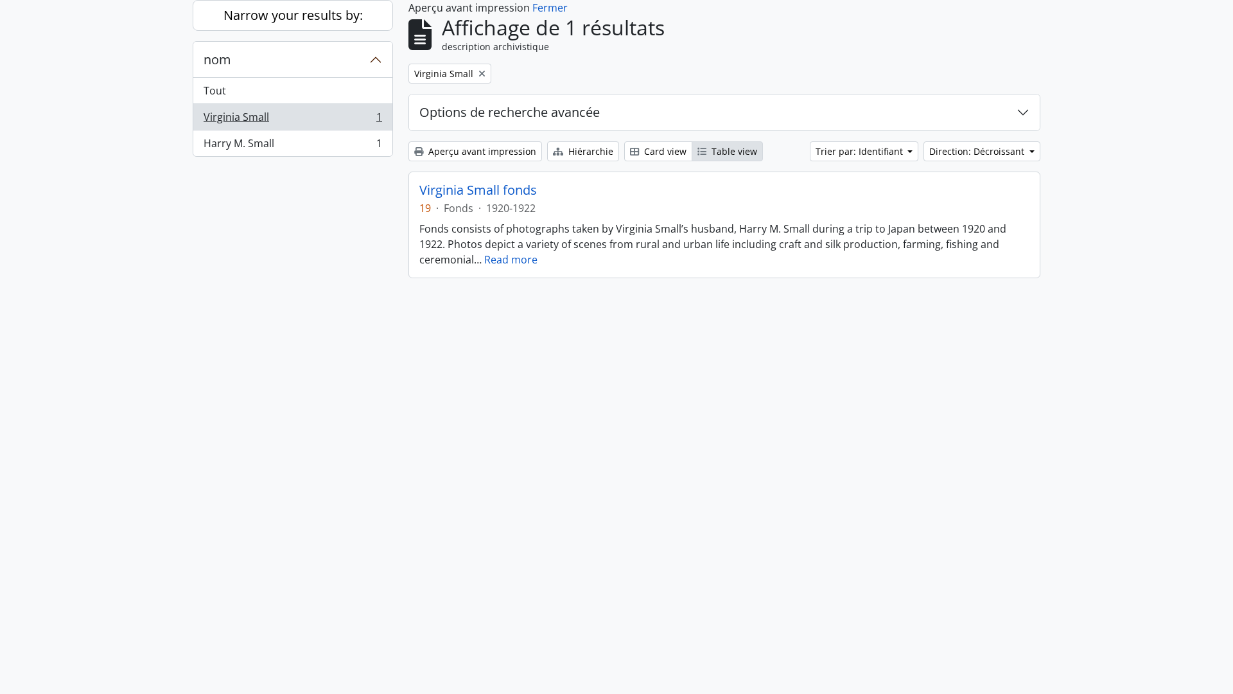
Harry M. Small (292, 146)
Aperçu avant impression (481, 151)
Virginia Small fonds (478, 190)
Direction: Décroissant (978, 151)
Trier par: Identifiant (860, 151)
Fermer (550, 8)
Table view (733, 151)
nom (217, 59)
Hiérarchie (589, 151)
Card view (664, 151)
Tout (215, 91)
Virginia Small (292, 120)
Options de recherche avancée (509, 112)
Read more (511, 260)
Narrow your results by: (293, 15)
